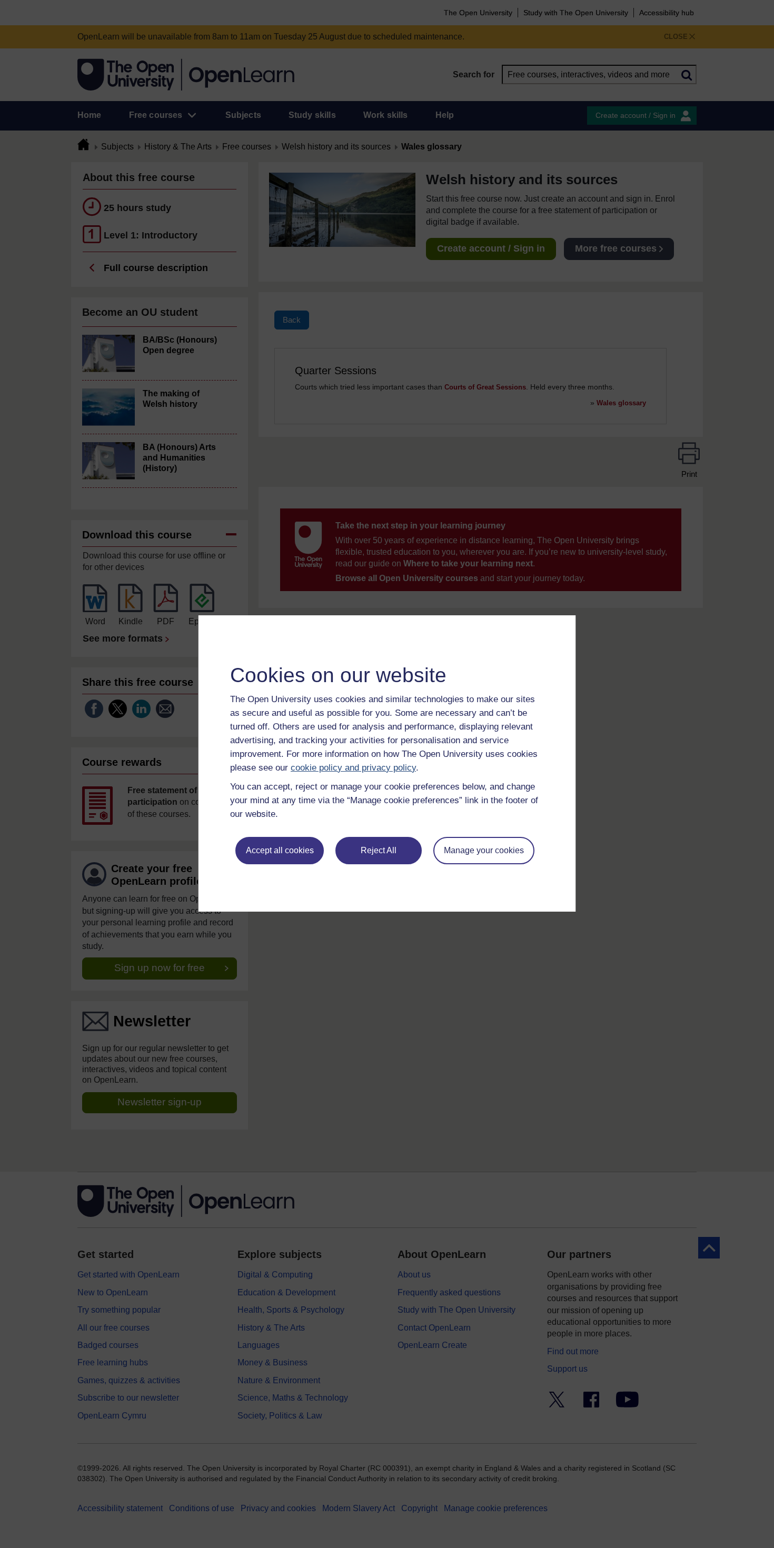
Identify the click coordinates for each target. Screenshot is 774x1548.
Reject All (378, 850)
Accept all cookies (280, 850)
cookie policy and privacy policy (353, 768)
